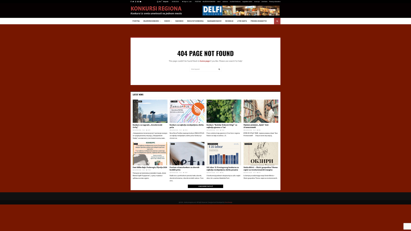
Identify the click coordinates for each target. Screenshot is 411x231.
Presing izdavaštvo (274, 1)
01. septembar (137, 101)
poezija (210, 101)
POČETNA (198, 1)
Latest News (138, 94)
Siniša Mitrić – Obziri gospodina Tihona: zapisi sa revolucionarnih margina (260, 169)
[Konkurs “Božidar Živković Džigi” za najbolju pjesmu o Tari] (224, 111)
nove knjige (248, 101)
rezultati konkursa (235, 1)
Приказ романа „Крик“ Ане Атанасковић (256, 126)
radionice (225, 1)
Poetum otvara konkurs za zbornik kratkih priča (184, 169)
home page (205, 61)
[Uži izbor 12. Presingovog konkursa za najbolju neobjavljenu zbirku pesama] (224, 153)
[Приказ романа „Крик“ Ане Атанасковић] (260, 111)
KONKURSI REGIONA (156, 8)
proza (135, 143)
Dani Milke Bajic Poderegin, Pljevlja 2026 (150, 167)
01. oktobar (174, 101)
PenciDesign (228, 202)
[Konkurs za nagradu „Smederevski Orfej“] (150, 111)
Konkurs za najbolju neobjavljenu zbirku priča (187, 126)
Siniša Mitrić (248, 143)
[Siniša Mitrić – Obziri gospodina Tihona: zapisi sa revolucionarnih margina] (260, 153)
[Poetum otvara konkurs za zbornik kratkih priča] (187, 153)
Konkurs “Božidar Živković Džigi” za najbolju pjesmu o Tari (222, 126)
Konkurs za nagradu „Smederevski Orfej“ (147, 126)
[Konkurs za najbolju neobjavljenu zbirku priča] (187, 111)
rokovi (219, 1)
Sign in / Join (188, 1)
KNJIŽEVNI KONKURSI (209, 1)
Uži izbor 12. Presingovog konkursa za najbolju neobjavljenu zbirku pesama (223, 169)
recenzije (257, 1)
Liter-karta (264, 1)
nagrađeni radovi (247, 1)
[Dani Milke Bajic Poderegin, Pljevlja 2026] (150, 153)
